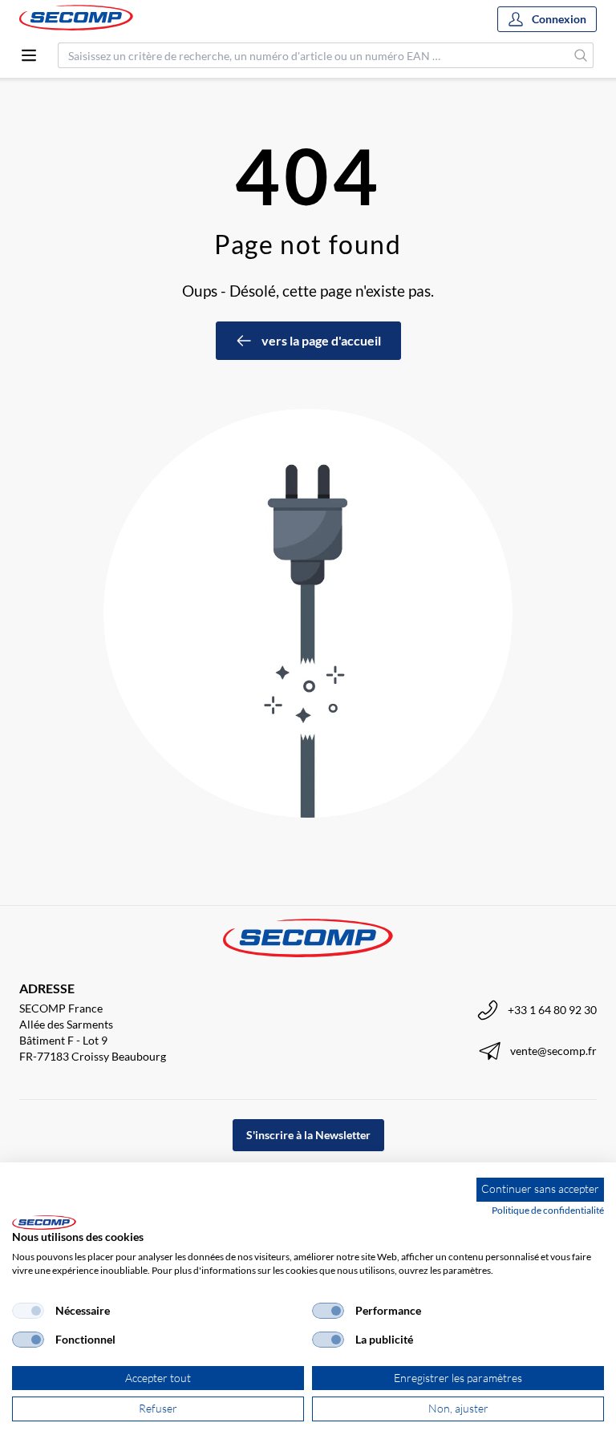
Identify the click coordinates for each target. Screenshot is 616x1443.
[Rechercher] (581, 55)
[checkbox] (28, 1311)
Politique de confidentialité (548, 1210)
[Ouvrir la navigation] (29, 55)
